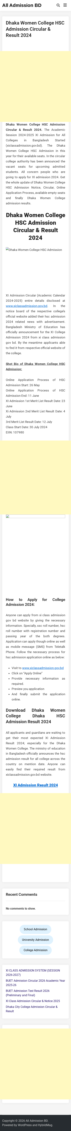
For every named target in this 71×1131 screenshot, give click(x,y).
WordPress (25, 1125)
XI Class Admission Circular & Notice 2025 (33, 1001)
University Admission (35, 940)
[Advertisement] (35, 86)
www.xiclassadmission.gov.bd (26, 306)
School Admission (35, 929)
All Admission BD (22, 5)
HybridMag (45, 1125)
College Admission (36, 950)
